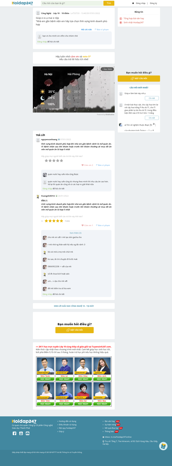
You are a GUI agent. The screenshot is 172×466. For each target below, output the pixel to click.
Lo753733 (75, 13)
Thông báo (111, 431)
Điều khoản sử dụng (67, 424)
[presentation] (153, 126)
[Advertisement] (139, 47)
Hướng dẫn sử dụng (67, 421)
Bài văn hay (111, 421)
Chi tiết (152, 98)
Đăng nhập (140, 3)
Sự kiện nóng (112, 424)
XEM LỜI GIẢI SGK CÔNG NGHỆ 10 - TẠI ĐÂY (74, 306)
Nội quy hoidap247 (67, 428)
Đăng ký (153, 3)
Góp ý (61, 431)
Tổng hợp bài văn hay (134, 18)
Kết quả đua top (113, 428)
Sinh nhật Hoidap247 (134, 22)
